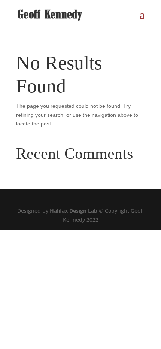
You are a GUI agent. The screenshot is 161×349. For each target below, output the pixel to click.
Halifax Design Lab (73, 210)
